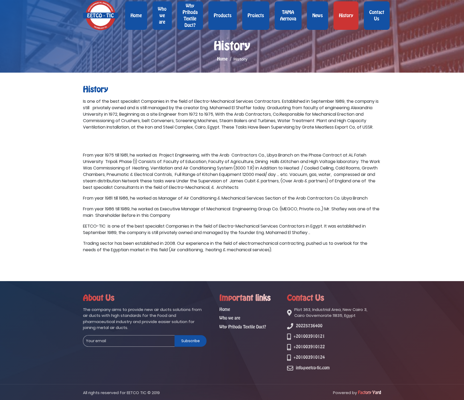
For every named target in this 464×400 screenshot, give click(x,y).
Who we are (162, 15)
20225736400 (309, 326)
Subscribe (190, 341)
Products (222, 15)
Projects (256, 15)
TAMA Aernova (288, 15)
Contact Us (376, 15)
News (317, 15)
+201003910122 (309, 347)
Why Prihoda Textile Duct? (190, 15)
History (346, 15)
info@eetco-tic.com (313, 368)
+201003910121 (309, 336)
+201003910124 (309, 357)
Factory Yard (369, 393)
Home (136, 15)
